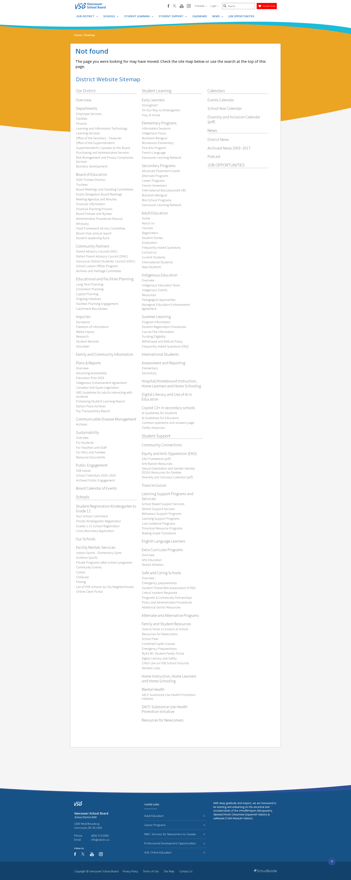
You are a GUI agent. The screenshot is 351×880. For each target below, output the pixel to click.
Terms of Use (151, 871)
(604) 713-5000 (100, 835)
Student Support (171, 16)
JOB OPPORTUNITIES (241, 16)
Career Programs (155, 825)
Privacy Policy (130, 871)
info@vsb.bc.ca (100, 839)
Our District (85, 16)
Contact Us (186, 871)
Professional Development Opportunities (170, 843)
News (216, 16)
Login (214, 6)
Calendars (199, 16)
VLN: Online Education (158, 852)
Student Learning (137, 16)
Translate (200, 6)
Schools (109, 16)
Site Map (169, 871)
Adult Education (154, 816)
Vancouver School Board (103, 871)
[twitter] (174, 6)
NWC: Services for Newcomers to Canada (170, 834)
